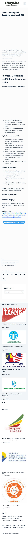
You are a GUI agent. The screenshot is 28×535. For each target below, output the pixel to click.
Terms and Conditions (18, 527)
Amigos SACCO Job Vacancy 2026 (10, 505)
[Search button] (22, 292)
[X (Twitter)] (8, 275)
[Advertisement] (14, 33)
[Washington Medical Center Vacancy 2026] (14, 360)
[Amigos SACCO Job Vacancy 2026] (14, 490)
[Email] (4, 279)
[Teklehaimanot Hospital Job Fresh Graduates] (14, 385)
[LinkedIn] (16, 275)
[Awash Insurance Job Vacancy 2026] (14, 337)
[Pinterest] (12, 275)
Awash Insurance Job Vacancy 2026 (12, 346)
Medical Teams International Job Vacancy (14, 324)
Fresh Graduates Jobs (8, 265)
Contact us (16, 525)
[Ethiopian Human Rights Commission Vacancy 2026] (14, 457)
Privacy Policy (7, 527)
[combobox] (12, 291)
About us (8, 525)
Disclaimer (23, 525)
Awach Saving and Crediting (10, 262)
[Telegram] (20, 275)
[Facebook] (4, 275)
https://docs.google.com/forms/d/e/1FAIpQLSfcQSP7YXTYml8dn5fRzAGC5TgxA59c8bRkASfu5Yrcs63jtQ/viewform (14, 215)
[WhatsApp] (24, 275)
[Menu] (25, 3)
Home (3, 525)
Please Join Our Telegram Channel (14, 222)
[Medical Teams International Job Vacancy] (14, 315)
